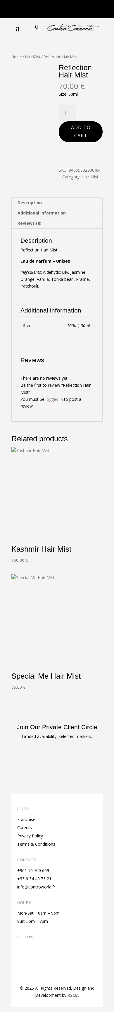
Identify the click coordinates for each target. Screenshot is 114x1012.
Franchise (26, 819)
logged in (54, 399)
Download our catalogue (57, 770)
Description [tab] (30, 202)
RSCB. (73, 995)
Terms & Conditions (36, 844)
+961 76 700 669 (33, 870)
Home (16, 56)
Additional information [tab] (42, 213)
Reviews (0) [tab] (30, 223)
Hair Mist (32, 56)
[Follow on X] (33, 957)
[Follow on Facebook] (22, 957)
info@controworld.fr (36, 887)
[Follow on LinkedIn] (57, 957)
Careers (24, 827)
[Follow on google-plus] (68, 957)
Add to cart (81, 131)
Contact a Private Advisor (57, 755)
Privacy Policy (30, 836)
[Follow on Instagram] (45, 957)
